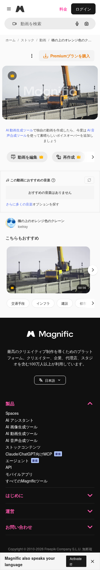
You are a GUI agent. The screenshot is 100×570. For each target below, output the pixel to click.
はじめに (14, 495)
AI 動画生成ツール (19, 130)
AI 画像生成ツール (22, 426)
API (9, 467)
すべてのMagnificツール (27, 481)
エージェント (22, 460)
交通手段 (18, 303)
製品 (10, 403)
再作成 (65, 158)
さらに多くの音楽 (19, 204)
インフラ (43, 303)
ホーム (11, 39)
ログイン (83, 9)
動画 (42, 39)
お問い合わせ (19, 527)
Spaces (12, 413)
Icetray (23, 226)
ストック (27, 39)
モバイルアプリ (19, 474)
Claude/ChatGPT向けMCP (33, 454)
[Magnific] (50, 335)
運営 (10, 511)
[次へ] (93, 157)
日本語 (50, 380)
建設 (64, 303)
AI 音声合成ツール (22, 440)
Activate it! (76, 561)
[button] (50, 380)
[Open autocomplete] (12, 24)
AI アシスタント (20, 420)
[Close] (92, 561)
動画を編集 (24, 158)
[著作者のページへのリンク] (11, 223)
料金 (63, 9)
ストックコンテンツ (23, 447)
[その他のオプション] (31, 55)
